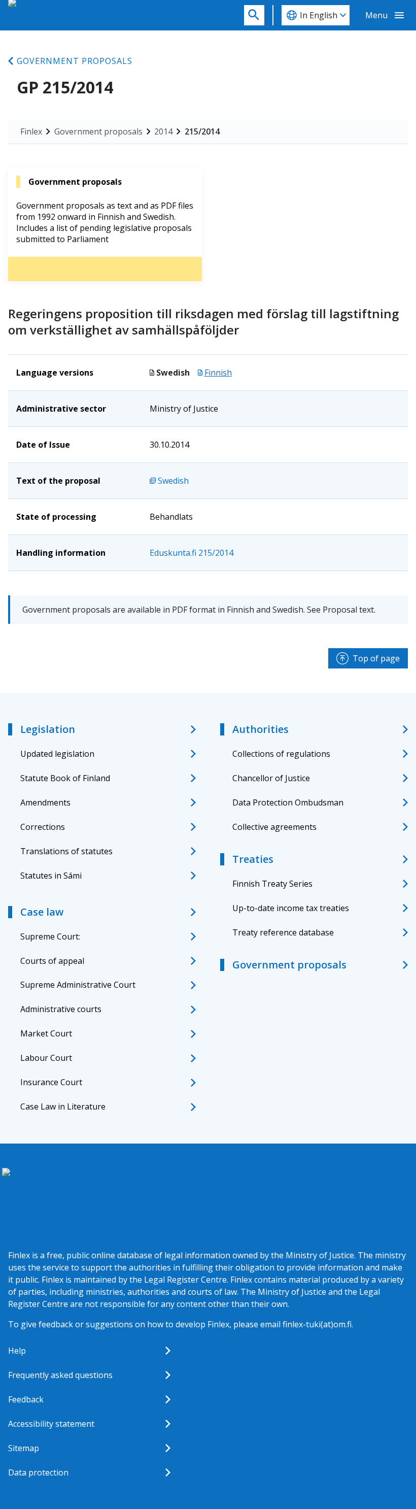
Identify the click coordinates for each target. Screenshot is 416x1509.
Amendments (45, 802)
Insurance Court (51, 1082)
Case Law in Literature (63, 1106)
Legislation (47, 729)
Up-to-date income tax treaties (290, 908)
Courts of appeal (52, 960)
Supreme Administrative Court (77, 984)
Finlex (31, 131)
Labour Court (46, 1057)
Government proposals (74, 60)
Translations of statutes (66, 851)
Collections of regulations (281, 753)
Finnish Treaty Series (272, 883)
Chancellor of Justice (271, 778)
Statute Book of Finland (65, 778)
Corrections (42, 826)
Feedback (26, 1399)
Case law (41, 912)
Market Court (46, 1033)
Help (17, 1350)
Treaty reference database (283, 932)
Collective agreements (274, 826)
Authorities (260, 729)
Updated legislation (57, 753)
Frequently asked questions (60, 1375)
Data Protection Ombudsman (287, 802)
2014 (163, 131)
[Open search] (254, 15)
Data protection (38, 1472)
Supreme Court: (50, 936)
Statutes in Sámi (51, 875)
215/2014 (202, 131)
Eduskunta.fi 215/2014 (191, 552)
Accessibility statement (51, 1423)
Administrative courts (60, 1009)
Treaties (252, 859)
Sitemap (23, 1448)
